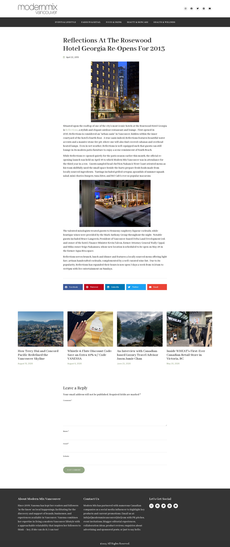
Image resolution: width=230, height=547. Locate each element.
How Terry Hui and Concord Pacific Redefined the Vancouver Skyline (38, 355)
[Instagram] (185, 8)
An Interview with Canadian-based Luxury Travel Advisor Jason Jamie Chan (137, 355)
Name (66, 431)
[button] (73, 287)
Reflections (71, 130)
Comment (67, 400)
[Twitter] (197, 8)
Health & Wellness (164, 22)
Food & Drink (114, 22)
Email (66, 444)
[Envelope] (210, 8)
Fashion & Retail (91, 22)
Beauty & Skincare (137, 22)
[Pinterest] (204, 8)
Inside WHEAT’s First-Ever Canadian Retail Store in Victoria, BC (186, 355)
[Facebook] (191, 8)
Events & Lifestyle (65, 22)
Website (66, 456)
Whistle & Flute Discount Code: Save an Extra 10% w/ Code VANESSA (89, 355)
